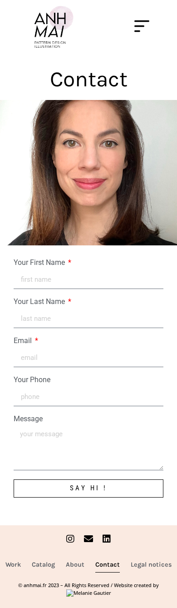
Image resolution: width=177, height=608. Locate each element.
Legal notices (151, 564)
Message (28, 419)
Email (24, 341)
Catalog (43, 564)
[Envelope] (88, 539)
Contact (107, 564)
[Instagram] (70, 539)
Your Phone (32, 380)
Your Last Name (40, 302)
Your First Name (40, 263)
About (75, 564)
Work (13, 564)
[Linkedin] (107, 539)
